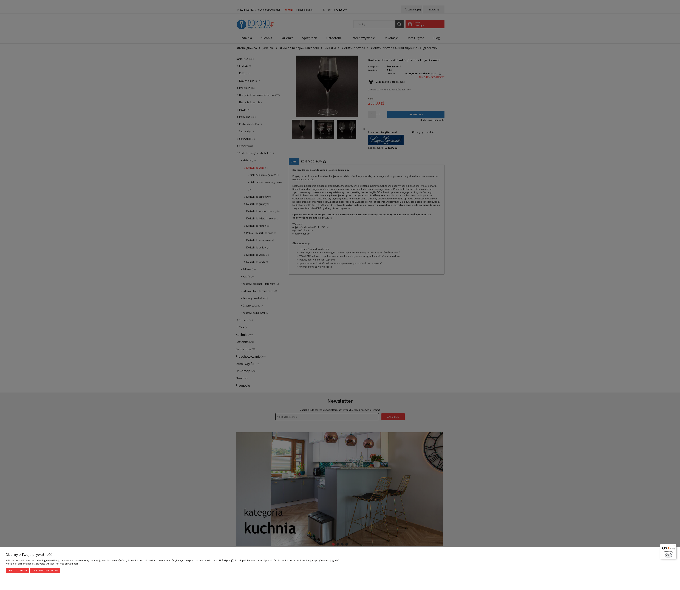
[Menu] (674, 546)
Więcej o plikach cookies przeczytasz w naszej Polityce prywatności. (42, 563)
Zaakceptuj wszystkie (45, 570)
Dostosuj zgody (17, 570)
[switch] (668, 555)
